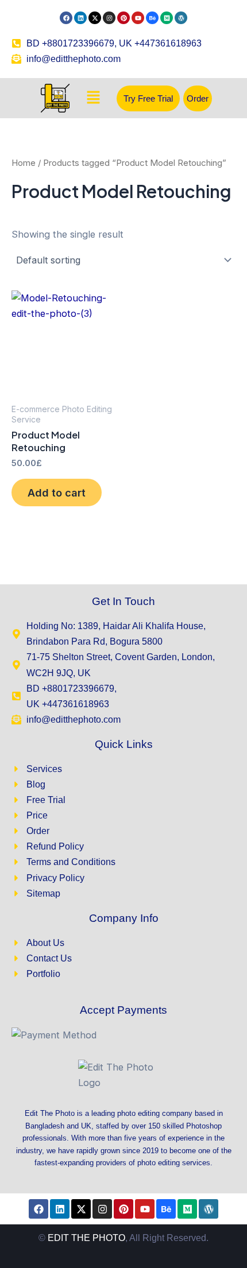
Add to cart (57, 492)
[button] (93, 98)
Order (198, 98)
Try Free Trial (148, 98)
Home (23, 162)
